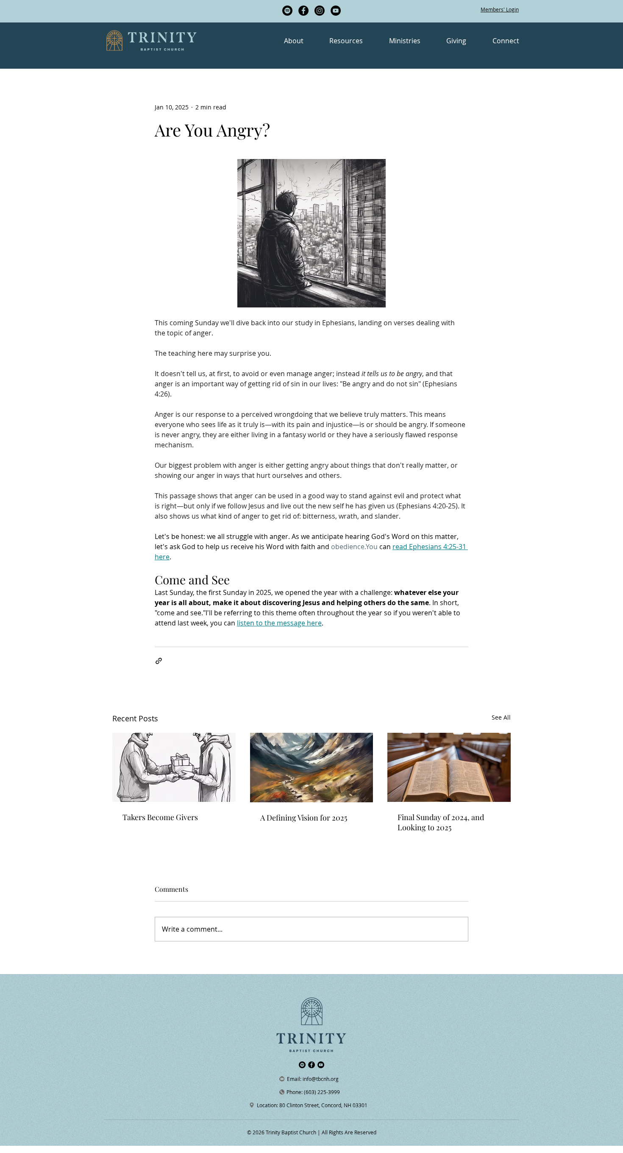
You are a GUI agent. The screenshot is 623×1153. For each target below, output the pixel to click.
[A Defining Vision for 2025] (311, 767)
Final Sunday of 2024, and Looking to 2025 (441, 822)
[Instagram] (319, 11)
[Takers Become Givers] (174, 767)
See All (501, 717)
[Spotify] (287, 11)
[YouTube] (336, 11)
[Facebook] (303, 11)
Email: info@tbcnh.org (313, 1078)
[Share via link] (159, 661)
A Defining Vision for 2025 (303, 817)
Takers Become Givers (160, 817)
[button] (282, 40)
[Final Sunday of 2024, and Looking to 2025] (449, 767)
